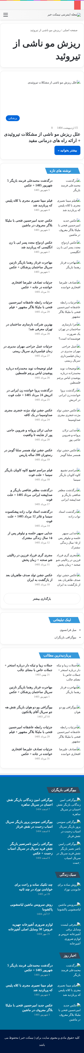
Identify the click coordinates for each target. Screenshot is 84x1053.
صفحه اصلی (70, 30)
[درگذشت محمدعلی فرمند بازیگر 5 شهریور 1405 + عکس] (68, 186)
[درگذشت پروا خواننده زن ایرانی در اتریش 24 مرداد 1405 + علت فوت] (68, 396)
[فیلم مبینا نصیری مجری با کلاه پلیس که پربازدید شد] (68, 206)
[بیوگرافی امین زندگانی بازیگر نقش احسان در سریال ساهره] (68, 807)
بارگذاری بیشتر (42, 598)
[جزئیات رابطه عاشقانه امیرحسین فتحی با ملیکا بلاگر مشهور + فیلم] (68, 309)
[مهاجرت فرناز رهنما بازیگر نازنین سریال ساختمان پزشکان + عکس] (68, 268)
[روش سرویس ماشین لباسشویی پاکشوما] (68, 910)
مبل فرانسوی (68, 630)
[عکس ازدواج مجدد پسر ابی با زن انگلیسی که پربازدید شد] (68, 248)
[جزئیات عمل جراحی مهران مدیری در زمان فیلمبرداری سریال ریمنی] (68, 353)
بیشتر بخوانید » (67, 150)
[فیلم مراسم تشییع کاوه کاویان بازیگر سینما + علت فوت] (68, 476)
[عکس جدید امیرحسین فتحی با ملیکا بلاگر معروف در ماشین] (68, 227)
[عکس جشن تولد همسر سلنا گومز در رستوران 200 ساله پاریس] (68, 456)
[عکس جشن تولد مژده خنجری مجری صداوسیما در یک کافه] (68, 416)
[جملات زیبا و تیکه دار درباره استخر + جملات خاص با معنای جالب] (68, 672)
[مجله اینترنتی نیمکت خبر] (64, 15)
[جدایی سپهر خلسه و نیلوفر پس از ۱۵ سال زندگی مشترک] (68, 540)
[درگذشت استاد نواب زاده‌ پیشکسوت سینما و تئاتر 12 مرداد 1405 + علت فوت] (68, 517)
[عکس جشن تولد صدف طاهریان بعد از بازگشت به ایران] (68, 581)
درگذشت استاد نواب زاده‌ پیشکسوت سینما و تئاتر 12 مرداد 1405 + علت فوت (28, 516)
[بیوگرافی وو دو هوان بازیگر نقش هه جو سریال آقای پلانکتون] (68, 713)
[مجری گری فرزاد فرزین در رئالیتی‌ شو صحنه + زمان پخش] (68, 561)
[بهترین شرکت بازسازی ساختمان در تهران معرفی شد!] (68, 331)
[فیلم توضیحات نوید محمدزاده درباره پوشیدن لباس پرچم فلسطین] (68, 375)
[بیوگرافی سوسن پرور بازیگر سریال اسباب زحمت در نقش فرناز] (68, 829)
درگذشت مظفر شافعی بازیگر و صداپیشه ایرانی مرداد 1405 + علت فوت (29, 494)
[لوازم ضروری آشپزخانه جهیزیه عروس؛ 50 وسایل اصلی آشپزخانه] (68, 934)
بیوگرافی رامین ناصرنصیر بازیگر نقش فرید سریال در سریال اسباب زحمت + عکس (30, 848)
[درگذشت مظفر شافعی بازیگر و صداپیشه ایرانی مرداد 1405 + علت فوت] (68, 496)
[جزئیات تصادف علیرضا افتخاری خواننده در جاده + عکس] (68, 288)
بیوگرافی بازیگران (65, 637)
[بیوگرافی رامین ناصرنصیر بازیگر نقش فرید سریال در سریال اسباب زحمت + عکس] (68, 853)
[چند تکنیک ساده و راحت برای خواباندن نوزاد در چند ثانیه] (68, 890)
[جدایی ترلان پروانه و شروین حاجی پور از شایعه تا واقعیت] (68, 436)
